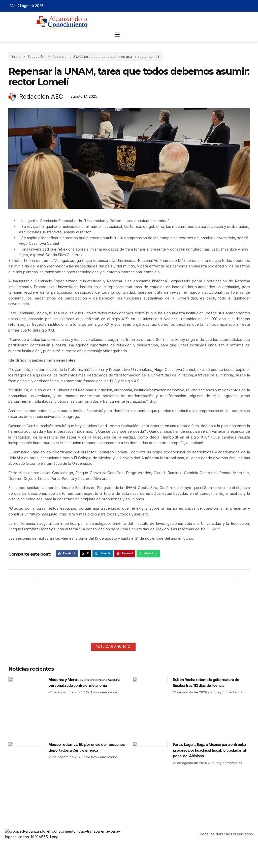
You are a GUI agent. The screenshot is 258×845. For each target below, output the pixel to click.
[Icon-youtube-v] (249, 6)
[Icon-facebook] (226, 6)
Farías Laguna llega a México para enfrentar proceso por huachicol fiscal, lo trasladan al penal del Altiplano (210, 750)
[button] (117, 34)
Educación (36, 56)
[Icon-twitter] (234, 6)
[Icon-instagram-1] (242, 6)
